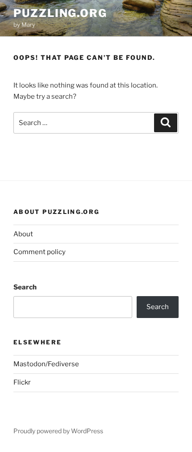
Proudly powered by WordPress (58, 431)
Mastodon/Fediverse (46, 364)
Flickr (22, 382)
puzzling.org (60, 13)
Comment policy (39, 252)
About (23, 234)
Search (25, 287)
